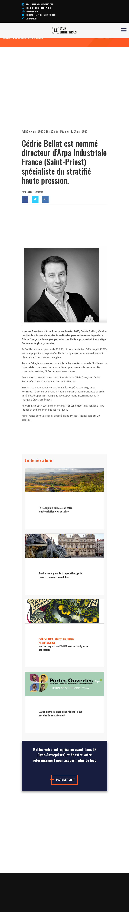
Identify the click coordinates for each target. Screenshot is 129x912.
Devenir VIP (32, 11)
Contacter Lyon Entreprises (40, 15)
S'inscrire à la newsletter (39, 4)
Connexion (31, 18)
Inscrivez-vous (65, 780)
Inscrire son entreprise (38, 8)
